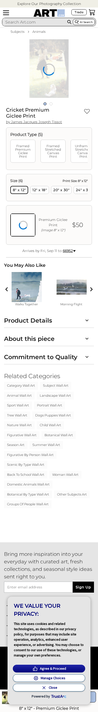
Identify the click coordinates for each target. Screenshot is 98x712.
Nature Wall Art (19, 425)
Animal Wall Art (19, 395)
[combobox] (34, 22)
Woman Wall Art (65, 474)
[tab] (22, 151)
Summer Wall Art (46, 445)
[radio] (19, 190)
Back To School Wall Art (25, 474)
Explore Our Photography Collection (49, 4)
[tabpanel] (49, 209)
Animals (38, 32)
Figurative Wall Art (21, 435)
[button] (49, 4)
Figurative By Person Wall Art (30, 455)
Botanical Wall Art (58, 435)
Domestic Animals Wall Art (28, 484)
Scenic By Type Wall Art (25, 464)
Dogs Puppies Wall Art (53, 415)
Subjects (17, 32)
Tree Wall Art (17, 415)
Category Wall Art (21, 385)
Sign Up (83, 587)
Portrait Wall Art (49, 405)
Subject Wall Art (55, 385)
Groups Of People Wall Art (27, 504)
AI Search (86, 22)
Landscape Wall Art (55, 395)
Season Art (15, 445)
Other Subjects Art (72, 494)
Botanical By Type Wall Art (28, 494)
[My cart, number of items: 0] (92, 12)
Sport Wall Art (18, 405)
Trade (79, 12)
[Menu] (6, 13)
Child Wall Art (50, 425)
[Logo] (49, 13)
